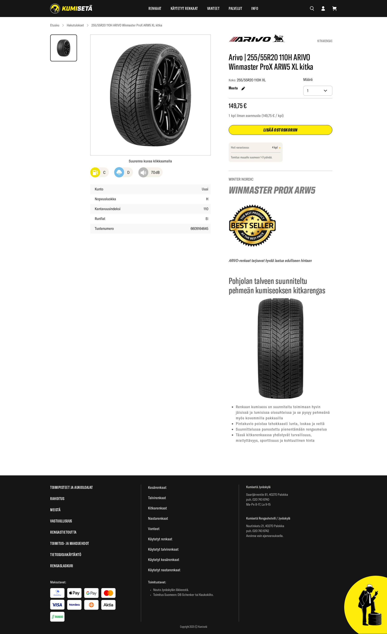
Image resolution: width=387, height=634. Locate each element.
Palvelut (235, 8)
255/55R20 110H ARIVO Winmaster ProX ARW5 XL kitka (126, 25)
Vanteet (213, 8)
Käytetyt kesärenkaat (163, 559)
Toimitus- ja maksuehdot (69, 543)
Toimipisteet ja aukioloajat (71, 487)
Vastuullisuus (61, 521)
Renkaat (154, 8)
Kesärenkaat (157, 487)
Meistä (55, 509)
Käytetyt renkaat (184, 8)
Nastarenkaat (158, 518)
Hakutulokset (75, 25)
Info (254, 8)
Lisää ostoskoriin (280, 130)
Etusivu (54, 25)
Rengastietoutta (63, 532)
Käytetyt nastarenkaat (164, 569)
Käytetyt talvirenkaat (163, 549)
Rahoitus (57, 498)
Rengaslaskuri (61, 565)
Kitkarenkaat (157, 508)
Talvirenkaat (157, 497)
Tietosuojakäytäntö (65, 554)
